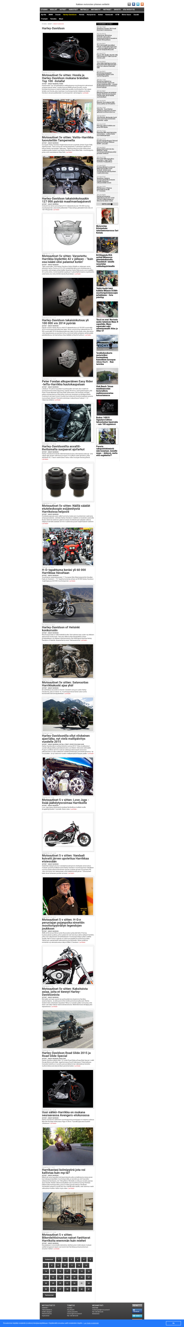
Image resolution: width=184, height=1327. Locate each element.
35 (46, 1289)
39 (74, 1289)
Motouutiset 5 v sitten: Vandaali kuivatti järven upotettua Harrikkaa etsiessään (65, 858)
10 (65, 1265)
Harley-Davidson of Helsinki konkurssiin (61, 629)
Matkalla (84, 9)
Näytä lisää (107, 204)
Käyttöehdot (45, 1315)
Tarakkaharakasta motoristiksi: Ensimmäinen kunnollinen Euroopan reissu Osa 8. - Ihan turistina (106, 358)
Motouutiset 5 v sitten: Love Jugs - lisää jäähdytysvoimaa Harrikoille (65, 801)
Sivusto (117, 9)
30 (60, 1283)
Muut (61, 19)
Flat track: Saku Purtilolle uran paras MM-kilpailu (106, 125)
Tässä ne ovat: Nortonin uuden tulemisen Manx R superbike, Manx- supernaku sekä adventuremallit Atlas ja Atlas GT (107, 325)
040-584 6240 (74, 1315)
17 (67, 1271)
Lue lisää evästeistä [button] (91, 1323)
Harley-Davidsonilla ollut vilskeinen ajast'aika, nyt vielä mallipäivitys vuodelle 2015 (66, 738)
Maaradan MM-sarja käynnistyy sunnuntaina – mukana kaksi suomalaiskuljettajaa (107, 133)
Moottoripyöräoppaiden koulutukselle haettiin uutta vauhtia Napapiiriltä (105, 74)
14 (46, 1271)
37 (60, 1289)
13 (86, 1265)
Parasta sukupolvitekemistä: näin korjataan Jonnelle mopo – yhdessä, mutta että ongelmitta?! (106, 451)
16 (60, 1271)
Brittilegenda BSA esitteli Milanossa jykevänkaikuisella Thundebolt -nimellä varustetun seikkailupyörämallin (105, 260)
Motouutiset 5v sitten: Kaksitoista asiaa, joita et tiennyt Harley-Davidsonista (65, 991)
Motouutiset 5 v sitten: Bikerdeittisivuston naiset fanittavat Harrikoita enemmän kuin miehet (66, 1237)
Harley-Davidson (69, 15)
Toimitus (71, 1305)
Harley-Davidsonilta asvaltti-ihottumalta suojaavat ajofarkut (63, 448)
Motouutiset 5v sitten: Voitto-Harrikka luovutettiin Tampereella (67, 139)
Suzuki (136, 15)
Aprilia (43, 15)
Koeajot (53, 9)
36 (53, 1289)
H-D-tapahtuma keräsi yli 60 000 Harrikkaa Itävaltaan (64, 571)
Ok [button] (173, 1323)
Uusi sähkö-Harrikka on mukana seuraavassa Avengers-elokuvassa (65, 1113)
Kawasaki (109, 15)
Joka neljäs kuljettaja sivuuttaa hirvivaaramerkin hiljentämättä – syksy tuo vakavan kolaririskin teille (107, 64)
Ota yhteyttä (129, 9)
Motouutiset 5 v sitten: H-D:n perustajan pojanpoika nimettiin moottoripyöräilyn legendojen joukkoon (63, 924)
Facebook (136, 1311)
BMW (51, 15)
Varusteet (73, 9)
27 (89, 1277)
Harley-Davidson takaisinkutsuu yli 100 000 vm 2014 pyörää (65, 321)
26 (81, 1277)
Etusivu (44, 9)
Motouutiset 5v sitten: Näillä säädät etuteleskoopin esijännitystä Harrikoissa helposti (66, 508)
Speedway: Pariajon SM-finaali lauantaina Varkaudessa (106, 28)
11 (72, 1265)
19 (81, 1271)
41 (89, 1289)
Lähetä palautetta (72, 1312)
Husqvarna (91, 15)
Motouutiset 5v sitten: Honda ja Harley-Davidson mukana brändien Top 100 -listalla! (65, 78)
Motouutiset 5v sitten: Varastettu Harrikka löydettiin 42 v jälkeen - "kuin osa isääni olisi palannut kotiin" (67, 259)
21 (46, 1277)
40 (81, 1289)
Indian (100, 15)
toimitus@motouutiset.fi (74, 1313)
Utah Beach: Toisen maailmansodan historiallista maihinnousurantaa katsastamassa (104, 391)
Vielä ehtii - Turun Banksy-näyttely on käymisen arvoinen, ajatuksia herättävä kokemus (106, 110)
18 (74, 1271)
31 (67, 1283)
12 (79, 1265)
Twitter (137, 1316)
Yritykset (107, 9)
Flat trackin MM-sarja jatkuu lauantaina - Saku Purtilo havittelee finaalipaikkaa (105, 160)
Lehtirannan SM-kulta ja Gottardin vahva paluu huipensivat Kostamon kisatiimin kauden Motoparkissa (107, 37)
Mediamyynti (97, 1305)
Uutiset (63, 9)
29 (53, 1283)
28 (46, 1283)
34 (89, 1283)
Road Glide (80, 744)
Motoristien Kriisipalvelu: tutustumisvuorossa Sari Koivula (107, 229)
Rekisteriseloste (47, 1313)
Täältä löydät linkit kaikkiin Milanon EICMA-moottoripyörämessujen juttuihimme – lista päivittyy (107, 293)
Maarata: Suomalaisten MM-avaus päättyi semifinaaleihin (106, 102)
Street (66, 744)
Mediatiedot (95, 1313)
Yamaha (53, 19)
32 (74, 1283)
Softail (61, 744)
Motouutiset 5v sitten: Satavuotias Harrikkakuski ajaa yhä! (65, 684)
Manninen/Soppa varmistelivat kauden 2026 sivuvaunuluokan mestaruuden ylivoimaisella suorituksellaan (106, 94)
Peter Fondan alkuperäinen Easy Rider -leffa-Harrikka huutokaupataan (67, 383)
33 (81, 1283)
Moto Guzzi (126, 15)
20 (89, 1271)
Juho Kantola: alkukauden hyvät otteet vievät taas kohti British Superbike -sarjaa (107, 118)
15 (53, 1271)
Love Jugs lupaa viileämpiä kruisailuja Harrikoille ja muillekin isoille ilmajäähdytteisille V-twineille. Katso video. (64, 808)
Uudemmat (49, 1259)
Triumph (44, 19)
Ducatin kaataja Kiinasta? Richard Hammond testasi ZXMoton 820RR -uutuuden (107, 141)
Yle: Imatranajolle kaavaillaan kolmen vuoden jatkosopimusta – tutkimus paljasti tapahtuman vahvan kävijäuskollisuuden (107, 46)
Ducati (57, 15)
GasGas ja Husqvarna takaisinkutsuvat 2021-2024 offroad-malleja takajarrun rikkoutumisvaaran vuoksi (105, 198)
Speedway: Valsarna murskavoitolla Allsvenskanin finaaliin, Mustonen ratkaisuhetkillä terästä (106, 180)
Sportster (73, 744)
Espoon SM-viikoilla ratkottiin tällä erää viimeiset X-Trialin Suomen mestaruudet (107, 56)
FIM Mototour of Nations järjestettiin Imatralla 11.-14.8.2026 (104, 189)
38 (67, 1289)
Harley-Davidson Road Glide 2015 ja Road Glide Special (66, 1054)
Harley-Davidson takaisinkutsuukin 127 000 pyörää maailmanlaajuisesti (66, 200)
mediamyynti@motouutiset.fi (101, 1310)
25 (74, 1277)
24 (67, 1277)
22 (53, 1277)
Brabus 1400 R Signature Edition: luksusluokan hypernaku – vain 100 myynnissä (107, 420)
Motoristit (96, 9)
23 (60, 1277)
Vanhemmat (49, 1295)
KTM (117, 15)
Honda (81, 15)
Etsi (136, 1305)
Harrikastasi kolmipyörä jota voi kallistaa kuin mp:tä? (63, 1171)
